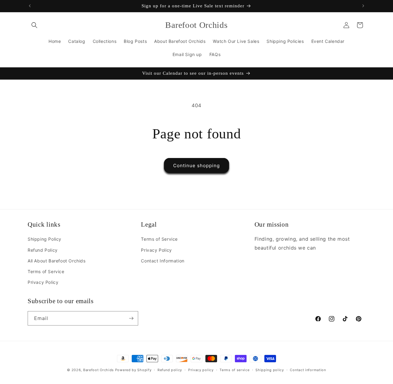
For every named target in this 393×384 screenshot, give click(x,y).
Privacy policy (201, 369)
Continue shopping (196, 165)
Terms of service (234, 369)
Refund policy (170, 369)
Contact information (308, 369)
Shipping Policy (44, 239)
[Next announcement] (363, 6)
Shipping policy (269, 369)
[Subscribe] (131, 318)
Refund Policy (43, 250)
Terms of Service (46, 271)
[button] (34, 25)
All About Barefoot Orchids (57, 260)
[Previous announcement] (30, 6)
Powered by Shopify (133, 370)
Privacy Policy (43, 282)
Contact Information (162, 260)
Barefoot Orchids (98, 370)
